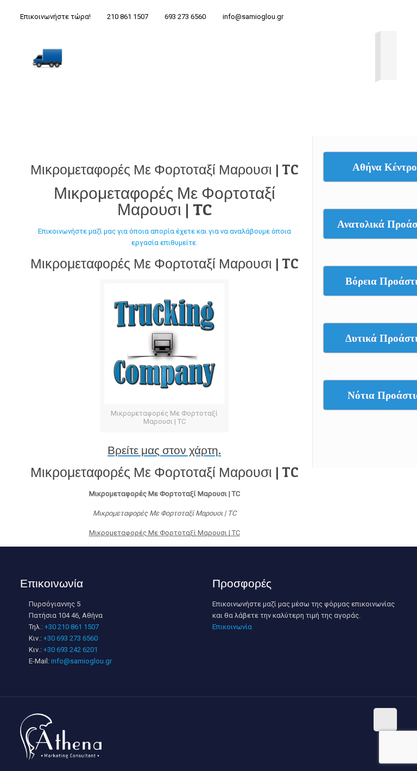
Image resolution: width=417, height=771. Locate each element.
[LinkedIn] (342, 719)
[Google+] (269, 719)
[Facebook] (254, 719)
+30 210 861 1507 (72, 627)
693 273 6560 (185, 16)
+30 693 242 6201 (70, 649)
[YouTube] (313, 719)
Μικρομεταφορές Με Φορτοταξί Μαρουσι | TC (164, 169)
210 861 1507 (127, 16)
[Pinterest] (357, 719)
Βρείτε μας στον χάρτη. (164, 450)
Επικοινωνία (232, 627)
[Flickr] (327, 719)
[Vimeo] (298, 719)
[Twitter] (283, 719)
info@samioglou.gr (253, 16)
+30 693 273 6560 (70, 638)
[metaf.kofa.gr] (47, 57)
